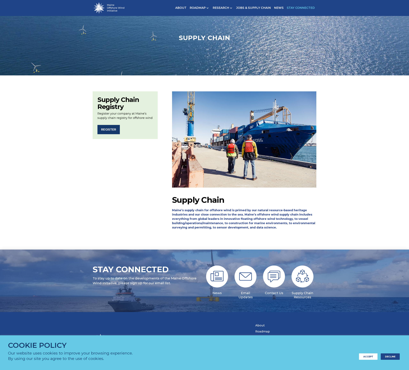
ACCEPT (368, 356)
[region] (204, 352)
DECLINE (390, 356)
